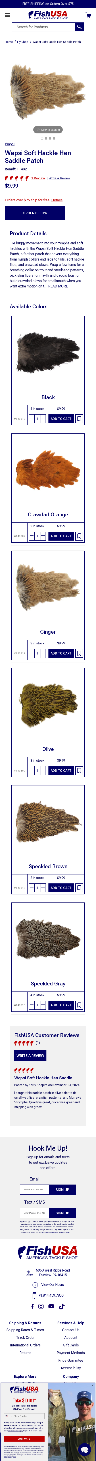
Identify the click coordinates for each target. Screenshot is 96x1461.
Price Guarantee (70, 1360)
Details (57, 200)
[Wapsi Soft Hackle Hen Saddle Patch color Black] (50, 138)
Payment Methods (71, 1353)
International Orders (25, 1345)
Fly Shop (22, 41)
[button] (84, 1449)
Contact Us (70, 1330)
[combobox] (8, 1416)
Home (9, 41)
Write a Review (30, 1056)
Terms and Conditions (50, 1232)
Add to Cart (61, 419)
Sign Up (62, 1190)
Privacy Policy (65, 1232)
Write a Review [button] (59, 178)
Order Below (35, 213)
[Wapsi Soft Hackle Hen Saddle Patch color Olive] (54, 138)
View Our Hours (52, 1285)
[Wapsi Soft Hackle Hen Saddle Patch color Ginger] (42, 138)
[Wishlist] (79, 418)
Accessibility (71, 1368)
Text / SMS (34, 1202)
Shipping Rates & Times (25, 1330)
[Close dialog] (92, 1385)
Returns (25, 1353)
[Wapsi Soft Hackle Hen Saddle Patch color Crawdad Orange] (46, 138)
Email (34, 1179)
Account (70, 1337)
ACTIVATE (24, 1438)
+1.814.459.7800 (51, 1295)
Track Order (25, 1337)
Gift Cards (71, 1345)
